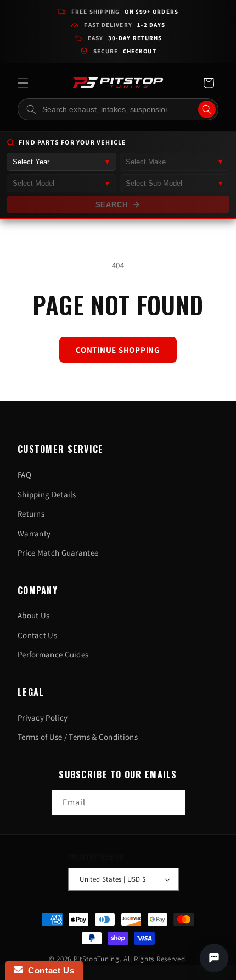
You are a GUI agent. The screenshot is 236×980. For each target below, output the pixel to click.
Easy (125, 38)
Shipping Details (47, 494)
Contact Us (37, 635)
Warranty (34, 533)
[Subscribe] (173, 803)
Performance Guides (53, 654)
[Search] (207, 109)
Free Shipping (124, 11)
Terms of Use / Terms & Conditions (78, 737)
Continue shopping (118, 350)
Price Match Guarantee (58, 552)
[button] (23, 83)
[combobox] (118, 109)
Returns (31, 513)
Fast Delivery (124, 25)
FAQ (24, 474)
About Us (33, 615)
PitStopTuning (97, 959)
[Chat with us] (214, 958)
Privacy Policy (43, 717)
